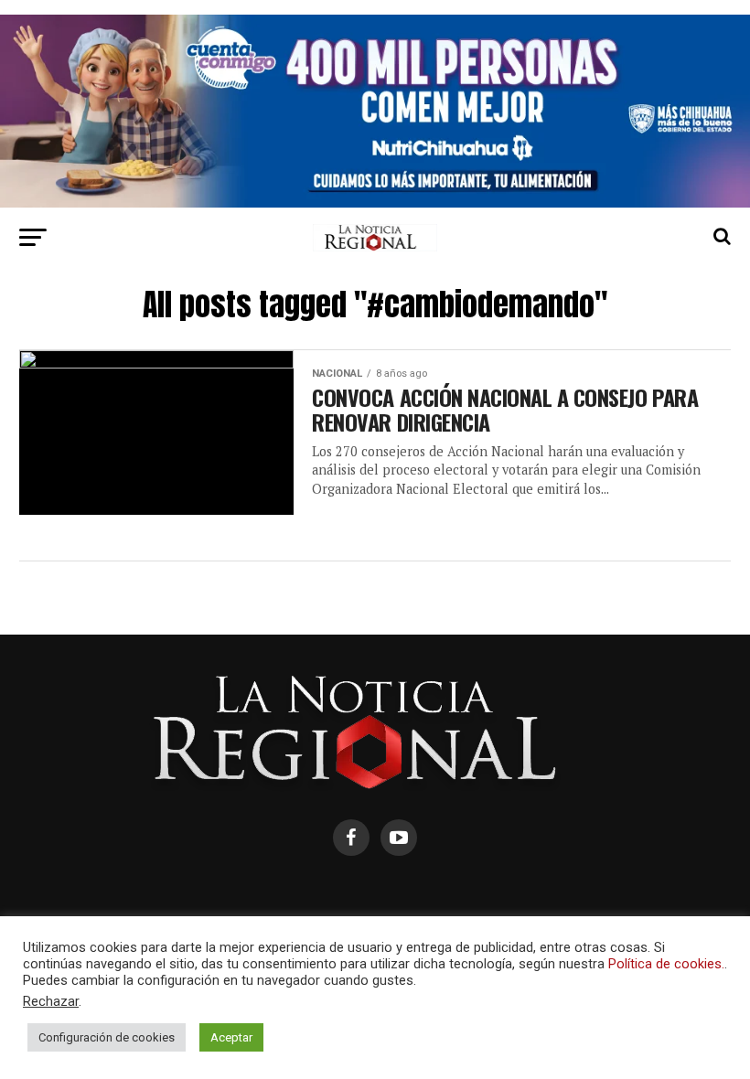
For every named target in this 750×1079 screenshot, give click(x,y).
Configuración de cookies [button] (106, 1037)
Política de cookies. (666, 964)
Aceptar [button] (231, 1037)
